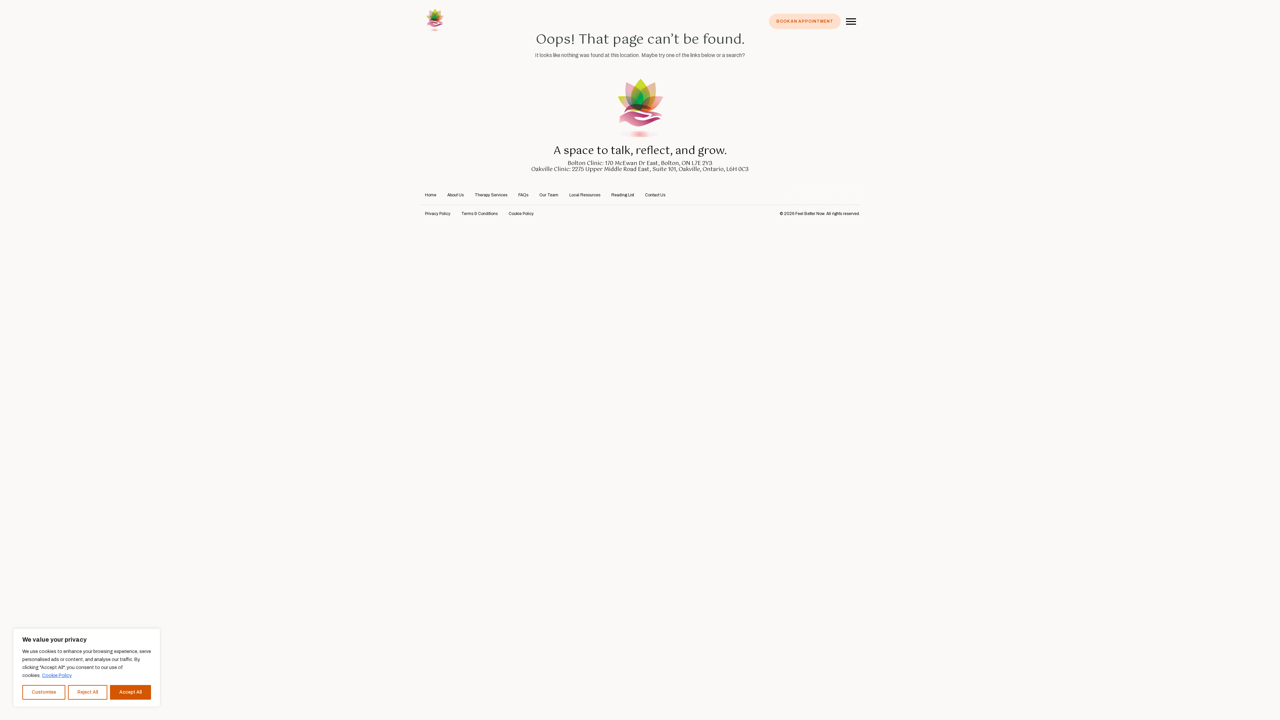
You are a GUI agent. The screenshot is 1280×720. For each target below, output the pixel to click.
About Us (455, 195)
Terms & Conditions (479, 213)
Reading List (622, 195)
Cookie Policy (57, 675)
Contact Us (655, 195)
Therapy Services (491, 195)
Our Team (548, 195)
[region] (86, 668)
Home (430, 195)
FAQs (523, 195)
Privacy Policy (437, 213)
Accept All (130, 692)
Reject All (87, 692)
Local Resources (584, 195)
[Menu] (851, 20)
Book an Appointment (804, 21)
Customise (44, 692)
